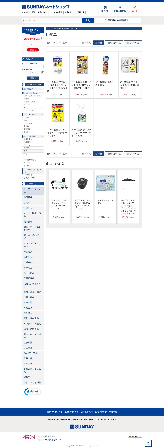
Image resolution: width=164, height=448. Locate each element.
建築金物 (28, 302)
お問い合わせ (70, 12)
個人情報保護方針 (64, 419)
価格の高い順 (133, 42)
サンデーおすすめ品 (54, 28)
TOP (148, 445)
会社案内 (51, 419)
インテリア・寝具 (32, 323)
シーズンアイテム (30, 110)
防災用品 (28, 197)
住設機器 (28, 342)
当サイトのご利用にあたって (84, 419)
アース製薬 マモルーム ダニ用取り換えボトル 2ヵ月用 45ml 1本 (57, 86)
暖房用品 (28, 348)
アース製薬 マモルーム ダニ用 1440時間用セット (130, 85)
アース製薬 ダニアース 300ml (106, 83)
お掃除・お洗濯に (30, 102)
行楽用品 (28, 208)
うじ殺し (27, 166)
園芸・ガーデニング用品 (32, 228)
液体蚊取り (28, 139)
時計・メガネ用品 (32, 382)
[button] (32, 392)
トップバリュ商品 (30, 115)
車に (25, 107)
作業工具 (28, 308)
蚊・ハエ (27, 145)
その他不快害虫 (30, 160)
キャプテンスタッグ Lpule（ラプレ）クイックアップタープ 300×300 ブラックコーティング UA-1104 (128, 207)
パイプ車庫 (28, 175)
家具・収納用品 (31, 318)
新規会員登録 (120, 11)
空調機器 (28, 252)
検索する (33, 78)
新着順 (98, 42)
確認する (33, 50)
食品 (25, 120)
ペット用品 (28, 123)
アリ (25, 154)
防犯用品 (28, 257)
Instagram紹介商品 (30, 93)
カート (135, 11)
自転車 (27, 203)
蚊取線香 (27, 142)
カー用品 (28, 268)
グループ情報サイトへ (51, 439)
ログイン (105, 11)
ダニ (79, 28)
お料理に (27, 99)
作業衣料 (28, 262)
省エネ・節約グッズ (32, 236)
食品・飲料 (29, 358)
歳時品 (27, 377)
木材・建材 (29, 297)
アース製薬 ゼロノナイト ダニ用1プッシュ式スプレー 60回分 (81, 85)
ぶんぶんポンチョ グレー (105, 201)
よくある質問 (57, 12)
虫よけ (26, 132)
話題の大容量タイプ (32, 285)
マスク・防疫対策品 (32, 215)
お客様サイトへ (48, 436)
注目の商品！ (28, 89)
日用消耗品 (29, 278)
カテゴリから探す (28, 12)
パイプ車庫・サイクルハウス (32, 171)
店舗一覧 (80, 12)
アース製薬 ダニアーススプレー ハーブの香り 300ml (81, 132)
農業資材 (28, 221)
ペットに (27, 104)
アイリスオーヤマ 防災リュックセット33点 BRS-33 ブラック (59, 204)
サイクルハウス (30, 178)
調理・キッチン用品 (32, 335)
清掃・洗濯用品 (31, 329)
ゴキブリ (27, 148)
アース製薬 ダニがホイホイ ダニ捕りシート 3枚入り (57, 132)
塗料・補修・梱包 (32, 292)
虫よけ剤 (27, 163)
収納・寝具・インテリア (33, 96)
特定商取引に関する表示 (107, 419)
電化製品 (27, 129)
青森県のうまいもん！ (32, 370)
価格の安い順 (114, 42)
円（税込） (57, 94)
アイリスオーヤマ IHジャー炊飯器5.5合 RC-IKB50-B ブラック (82, 204)
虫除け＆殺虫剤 (69, 28)
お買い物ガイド (44, 12)
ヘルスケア (29, 364)
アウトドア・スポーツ (32, 245)
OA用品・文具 (31, 353)
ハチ (25, 157)
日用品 (26, 117)
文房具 (26, 126)
